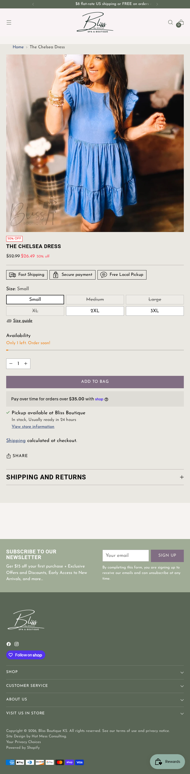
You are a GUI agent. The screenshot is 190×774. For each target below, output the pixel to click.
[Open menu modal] (9, 22)
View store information (33, 427)
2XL (95, 311)
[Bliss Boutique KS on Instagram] (17, 645)
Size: (17, 288)
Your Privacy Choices (23, 742)
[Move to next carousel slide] (179, 522)
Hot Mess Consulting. (49, 736)
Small (35, 299)
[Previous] (33, 4)
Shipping (16, 440)
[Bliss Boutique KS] (95, 22)
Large (154, 299)
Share (20, 456)
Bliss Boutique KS (52, 731)
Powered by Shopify (23, 748)
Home (18, 47)
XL (35, 311)
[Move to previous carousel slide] (168, 522)
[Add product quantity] (25, 364)
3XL (154, 311)
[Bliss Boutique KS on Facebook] (9, 645)
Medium (95, 299)
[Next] (157, 4)
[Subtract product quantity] (10, 364)
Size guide (22, 321)
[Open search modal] (171, 22)
